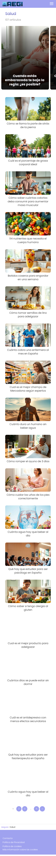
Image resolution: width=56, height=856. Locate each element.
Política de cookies (12, 846)
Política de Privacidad (14, 842)
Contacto (8, 838)
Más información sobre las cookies (20, 849)
